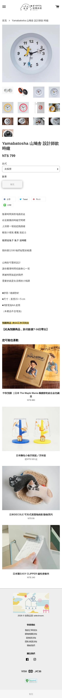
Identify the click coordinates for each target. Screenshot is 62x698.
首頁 (4, 20)
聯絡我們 (31, 645)
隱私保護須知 (31, 642)
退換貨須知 (31, 638)
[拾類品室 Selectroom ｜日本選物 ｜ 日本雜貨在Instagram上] (35, 661)
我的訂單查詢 (31, 630)
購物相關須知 (31, 634)
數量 (4, 176)
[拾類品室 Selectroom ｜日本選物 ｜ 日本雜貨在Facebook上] (27, 661)
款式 (4, 163)
